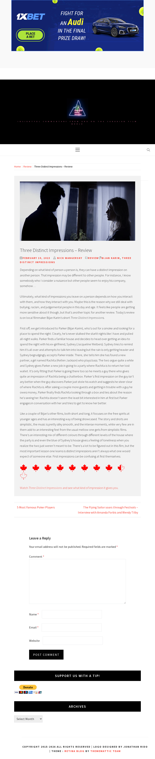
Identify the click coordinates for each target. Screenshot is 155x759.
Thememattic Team (105, 751)
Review (93, 258)
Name (34, 614)
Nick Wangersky (69, 258)
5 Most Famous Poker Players (36, 507)
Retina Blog (74, 751)
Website (34, 641)
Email (34, 627)
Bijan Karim (111, 258)
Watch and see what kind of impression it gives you (69, 488)
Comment (36, 556)
